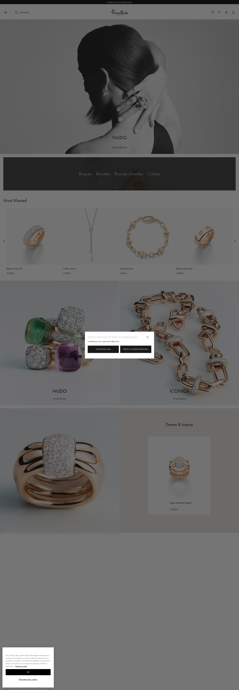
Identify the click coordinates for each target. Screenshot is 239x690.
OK (28, 672)
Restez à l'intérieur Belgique (135, 349)
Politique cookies (21, 666)
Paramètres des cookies (28, 679)
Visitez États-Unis (103, 349)
